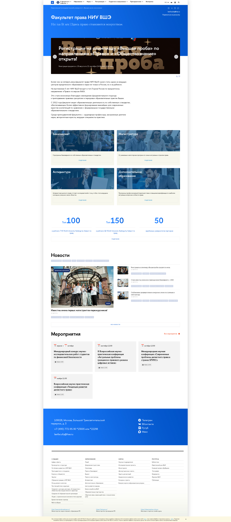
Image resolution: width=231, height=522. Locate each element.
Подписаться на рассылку (171, 15)
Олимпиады (88, 468)
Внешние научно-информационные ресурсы (131, 483)
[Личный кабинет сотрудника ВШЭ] (175, 2)
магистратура (89, 317)
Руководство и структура (59, 465)
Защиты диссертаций (125, 474)
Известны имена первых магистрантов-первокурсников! (79, 310)
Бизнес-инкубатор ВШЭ (92, 489)
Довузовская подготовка (92, 465)
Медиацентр (155, 474)
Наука (74, 260)
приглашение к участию (158, 273)
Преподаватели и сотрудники (60, 471)
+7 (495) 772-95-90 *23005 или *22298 (76, 429)
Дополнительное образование (130, 174)
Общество (89, 260)
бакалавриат (169, 286)
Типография (155, 471)
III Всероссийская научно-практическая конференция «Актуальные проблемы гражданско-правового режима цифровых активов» (113, 357)
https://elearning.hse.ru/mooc (149, 509)
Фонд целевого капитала (59, 483)
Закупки (54, 477)
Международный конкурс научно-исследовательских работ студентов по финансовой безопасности (71, 354)
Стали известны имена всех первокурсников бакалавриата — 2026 (152, 280)
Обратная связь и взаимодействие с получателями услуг (100, 495)
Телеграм (147, 420)
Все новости (115, 324)
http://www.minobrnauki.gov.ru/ (61, 509)
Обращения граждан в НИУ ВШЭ (61, 480)
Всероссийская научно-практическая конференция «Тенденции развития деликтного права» (71, 386)
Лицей (87, 462)
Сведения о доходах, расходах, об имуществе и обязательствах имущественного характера (66, 489)
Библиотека (155, 462)
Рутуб (145, 428)
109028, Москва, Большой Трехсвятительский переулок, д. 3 (78, 421)
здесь (145, 519)
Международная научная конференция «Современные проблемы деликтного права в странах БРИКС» (155, 355)
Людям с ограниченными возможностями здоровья (67, 496)
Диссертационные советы (126, 471)
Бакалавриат (61, 134)
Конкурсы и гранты (124, 480)
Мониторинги (123, 468)
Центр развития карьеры (92, 486)
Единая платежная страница (60, 499)
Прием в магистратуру (91, 477)
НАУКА (121, 459)
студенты (66, 317)
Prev (55, 57)
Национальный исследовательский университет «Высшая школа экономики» (76, 8)
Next (176, 57)
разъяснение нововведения (159, 300)
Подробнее (82, 160)
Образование (67, 260)
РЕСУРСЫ (155, 459)
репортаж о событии (77, 317)
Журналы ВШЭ (156, 477)
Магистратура (128, 134)
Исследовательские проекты (127, 465)
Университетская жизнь (101, 260)
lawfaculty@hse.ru (174, 12)
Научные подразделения (126, 462)
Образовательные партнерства (94, 492)
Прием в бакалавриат (91, 471)
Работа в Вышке (56, 502)
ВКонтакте (148, 424)
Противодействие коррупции (60, 486)
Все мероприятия (170, 334)
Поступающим (56, 260)
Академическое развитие (126, 477)
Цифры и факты (56, 462)
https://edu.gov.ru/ (101, 509)
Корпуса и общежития (58, 474)
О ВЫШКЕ (55, 459)
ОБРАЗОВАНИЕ (90, 459)
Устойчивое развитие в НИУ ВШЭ (61, 468)
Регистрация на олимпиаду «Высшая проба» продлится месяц (150, 267)
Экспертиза (149, 1)
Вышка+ (87, 474)
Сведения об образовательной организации (65, 493)
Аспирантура (61, 172)
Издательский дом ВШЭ (159, 465)
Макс (145, 431)
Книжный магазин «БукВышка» (160, 468)
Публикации (155, 480)
